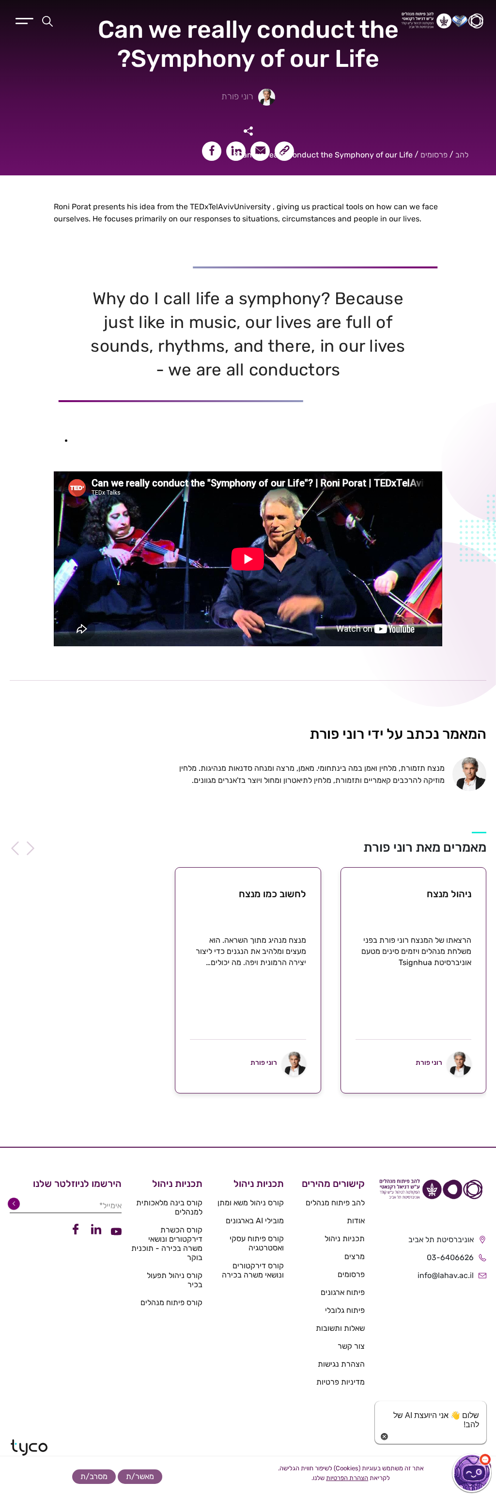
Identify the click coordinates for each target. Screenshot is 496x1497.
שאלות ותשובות (340, 1328)
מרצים (354, 1256)
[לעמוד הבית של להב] (430, 1192)
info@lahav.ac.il (446, 1275)
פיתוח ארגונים (343, 1292)
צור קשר (351, 1346)
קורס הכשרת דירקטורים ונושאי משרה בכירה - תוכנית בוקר (166, 1243)
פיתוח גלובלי (345, 1310)
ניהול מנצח (449, 894)
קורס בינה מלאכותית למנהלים (169, 1207)
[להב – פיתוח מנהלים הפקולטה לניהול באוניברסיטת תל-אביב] (356, 21)
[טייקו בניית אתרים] (29, 1447)
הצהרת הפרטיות (347, 1477)
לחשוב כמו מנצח (272, 894)
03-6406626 (450, 1257)
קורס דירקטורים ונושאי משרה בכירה (252, 1270)
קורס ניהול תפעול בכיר (174, 1280)
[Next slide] (15, 848)
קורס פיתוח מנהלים (171, 1302)
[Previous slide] (30, 848)
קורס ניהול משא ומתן (250, 1202)
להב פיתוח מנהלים (335, 1202)
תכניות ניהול (345, 1238)
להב (461, 154)
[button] (471, 1472)
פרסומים (434, 154)
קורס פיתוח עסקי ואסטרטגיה (256, 1243)
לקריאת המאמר (413, 1086)
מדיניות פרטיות (340, 1382)
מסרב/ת (94, 1476)
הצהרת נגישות (341, 1364)
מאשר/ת (140, 1476)
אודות (356, 1220)
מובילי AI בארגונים (255, 1220)
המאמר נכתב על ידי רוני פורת (398, 734)
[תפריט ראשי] (24, 20)
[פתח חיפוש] (47, 21)
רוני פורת (237, 96)
